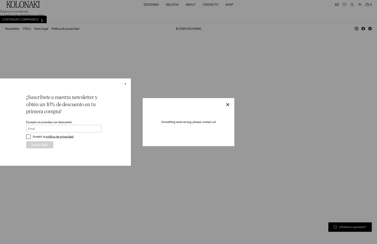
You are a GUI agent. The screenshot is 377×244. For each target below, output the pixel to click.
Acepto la (53, 136)
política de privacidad (60, 136)
